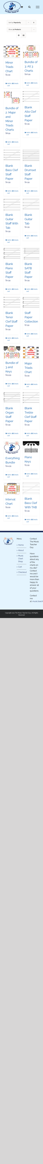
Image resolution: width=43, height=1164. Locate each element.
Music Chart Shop (20, 559)
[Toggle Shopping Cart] (22, 7)
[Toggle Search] (29, 7)
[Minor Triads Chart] (12, 51)
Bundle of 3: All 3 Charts (31, 66)
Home (21, 545)
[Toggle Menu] (37, 7)
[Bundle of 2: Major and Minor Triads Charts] (12, 97)
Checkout (21, 572)
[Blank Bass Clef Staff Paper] (12, 155)
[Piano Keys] (31, 447)
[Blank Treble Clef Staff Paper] (31, 398)
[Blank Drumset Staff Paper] (31, 155)
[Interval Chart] (12, 489)
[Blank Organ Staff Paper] (12, 398)
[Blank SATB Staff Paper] (31, 253)
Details (16, 83)
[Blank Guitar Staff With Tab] (12, 204)
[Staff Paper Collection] (31, 303)
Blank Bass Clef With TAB (31, 503)
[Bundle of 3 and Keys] (12, 352)
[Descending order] (34, 22)
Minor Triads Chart (9, 67)
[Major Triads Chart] (31, 352)
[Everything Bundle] (12, 447)
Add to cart (9, 84)
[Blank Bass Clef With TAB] (31, 488)
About (21, 550)
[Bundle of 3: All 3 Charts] (31, 51)
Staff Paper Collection (31, 317)
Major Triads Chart (28, 368)
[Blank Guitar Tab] (31, 204)
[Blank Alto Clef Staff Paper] (31, 97)
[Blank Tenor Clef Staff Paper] (12, 303)
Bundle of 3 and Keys (11, 367)
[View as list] (23, 35)
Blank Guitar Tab (28, 219)
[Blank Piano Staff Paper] (12, 253)
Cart (20, 567)
